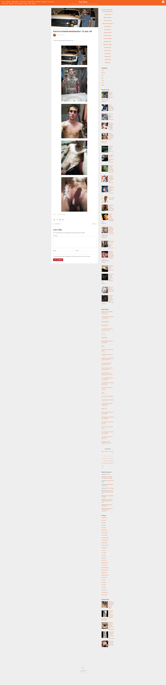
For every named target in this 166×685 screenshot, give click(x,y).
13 (107, 458)
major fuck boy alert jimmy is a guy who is (111, 167)
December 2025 (105, 537)
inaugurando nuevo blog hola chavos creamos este (108, 358)
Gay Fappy (82, 670)
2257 (30, 3)
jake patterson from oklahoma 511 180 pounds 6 (108, 417)
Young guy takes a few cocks (111, 642)
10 (102, 458)
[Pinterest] (60, 220)
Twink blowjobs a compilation (108, 496)
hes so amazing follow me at (111, 106)
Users (16, 3)
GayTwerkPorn (5, 3)
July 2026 (104, 520)
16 (112, 458)
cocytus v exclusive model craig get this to (107, 404)
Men (68, 29)
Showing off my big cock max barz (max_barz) (111, 634)
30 (112, 463)
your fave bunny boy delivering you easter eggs (107, 373)
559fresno (111, 265)
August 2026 (104, 517)
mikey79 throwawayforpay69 (111, 124)
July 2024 (104, 580)
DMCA (26, 3)
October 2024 (104, 572)
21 (109, 460)
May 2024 (104, 584)
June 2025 (104, 552)
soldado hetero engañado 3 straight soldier (107, 312)
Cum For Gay (51, 1)
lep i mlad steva (111, 114)
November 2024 (105, 570)
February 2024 (105, 592)
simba (85, 223)
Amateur (57, 29)
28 (109, 463)
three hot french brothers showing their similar (111, 216)
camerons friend (111, 146)
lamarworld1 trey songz (108, 481)
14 (109, 458)
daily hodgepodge (105, 321)
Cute (61, 29)
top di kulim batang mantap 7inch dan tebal (111, 276)
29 (111, 463)
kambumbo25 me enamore (111, 206)
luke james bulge (110, 488)
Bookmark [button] (11, 3)
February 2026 (105, 532)
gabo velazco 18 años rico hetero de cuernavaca (107, 510)
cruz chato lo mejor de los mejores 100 (107, 437)
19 (106, 460)
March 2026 (104, 530)
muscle (103, 392)
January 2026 (104, 535)
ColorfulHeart (61, 34)
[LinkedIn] (64, 220)
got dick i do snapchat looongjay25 (111, 177)
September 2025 (105, 545)
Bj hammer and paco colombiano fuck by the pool (107, 492)
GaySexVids (44, 1)
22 (111, 460)
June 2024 (104, 582)
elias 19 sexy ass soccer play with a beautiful (108, 432)
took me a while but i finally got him (107, 427)
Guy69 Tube (38, 1)
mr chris (103, 333)
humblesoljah (104, 337)
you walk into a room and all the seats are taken (107, 501)
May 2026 (104, 525)
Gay (63, 29)
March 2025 (104, 560)
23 (112, 460)
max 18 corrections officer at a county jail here (107, 378)
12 (106, 458)
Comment (55, 235)
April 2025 (104, 557)
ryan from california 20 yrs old (111, 187)
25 (104, 463)
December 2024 (105, 567)
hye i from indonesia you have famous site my (107, 363)
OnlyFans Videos (15, 1)
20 (107, 460)
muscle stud (57, 223)
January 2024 (104, 594)
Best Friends (20, 3)
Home (3, 1)
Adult (54, 29)
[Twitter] (54, 220)
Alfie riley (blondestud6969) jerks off (111, 603)
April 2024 (104, 587)
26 (106, 463)
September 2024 (105, 575)
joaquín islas (104, 408)
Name (54, 250)
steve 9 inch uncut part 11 (111, 242)
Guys (65, 29)
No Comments (62, 214)
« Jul (103, 467)
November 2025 (105, 540)
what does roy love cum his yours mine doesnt (111, 298)
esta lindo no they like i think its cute (107, 350)
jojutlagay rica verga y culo (107, 354)
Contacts (33, 3)
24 (102, 463)
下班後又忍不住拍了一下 (111, 156)
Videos (103, 85)
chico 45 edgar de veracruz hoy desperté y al (111, 95)
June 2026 (104, 522)
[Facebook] (57, 220)
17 (102, 460)
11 (104, 458)
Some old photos (111, 287)
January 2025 (104, 565)
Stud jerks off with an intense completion (111, 625)
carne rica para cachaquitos (107, 396)
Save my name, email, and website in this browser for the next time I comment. (72, 256)
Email (77, 250)
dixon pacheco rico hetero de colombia (108, 422)
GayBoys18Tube (31, 1)
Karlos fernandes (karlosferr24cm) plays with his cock (111, 136)
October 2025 (104, 542)
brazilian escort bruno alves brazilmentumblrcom (107, 368)
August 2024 (104, 577)
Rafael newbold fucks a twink (107, 485)
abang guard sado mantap (107, 505)
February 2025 (105, 562)
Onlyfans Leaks (23, 1)
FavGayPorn (8, 1)
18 (104, 460)
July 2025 (104, 550)
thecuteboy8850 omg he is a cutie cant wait (107, 341)
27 (107, 463)
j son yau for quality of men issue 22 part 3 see (107, 329)
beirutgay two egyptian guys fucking (107, 477)
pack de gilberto (105, 325)
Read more (104, 101)
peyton (103, 346)
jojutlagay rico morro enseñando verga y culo (106, 442)
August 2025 (104, 547)
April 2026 (104, 527)
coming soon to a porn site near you (107, 388)
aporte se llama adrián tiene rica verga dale (107, 412)
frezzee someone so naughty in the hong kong (108, 317)
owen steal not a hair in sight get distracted (107, 383)
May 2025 (104, 555)
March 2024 (104, 589)
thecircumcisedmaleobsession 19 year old (72, 31)
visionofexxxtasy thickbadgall (107, 399)
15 (111, 458)
